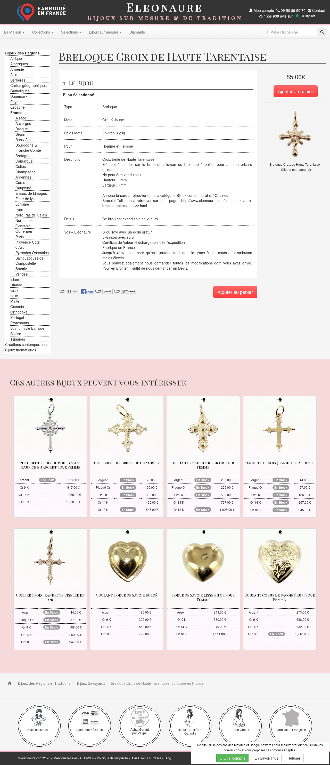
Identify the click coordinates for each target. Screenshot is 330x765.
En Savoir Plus (266, 758)
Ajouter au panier (295, 91)
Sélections (69, 32)
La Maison (12, 32)
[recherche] (321, 32)
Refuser (293, 758)
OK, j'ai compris (232, 758)
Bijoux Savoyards (90, 683)
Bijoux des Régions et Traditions (43, 683)
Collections (41, 32)
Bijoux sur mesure (103, 32)
